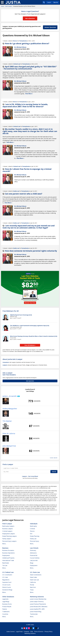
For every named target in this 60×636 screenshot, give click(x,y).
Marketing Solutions (37, 597)
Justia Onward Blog (35, 611)
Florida (32, 585)
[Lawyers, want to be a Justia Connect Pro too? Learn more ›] (18, 396)
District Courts (6, 587)
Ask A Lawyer (8, 6)
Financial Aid (33, 555)
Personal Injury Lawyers (9, 541)
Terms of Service (38, 631)
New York (33, 587)
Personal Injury (34, 541)
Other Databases (8, 597)
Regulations (5, 580)
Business (5, 548)
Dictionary (33, 550)
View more (53, 458)
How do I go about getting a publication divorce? (27, 43)
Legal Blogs (5, 601)
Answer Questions (50, 27)
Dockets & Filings (7, 590)
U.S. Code (5, 577)
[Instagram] (29, 628)
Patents (4, 609)
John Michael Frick (9, 446)
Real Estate (5, 563)
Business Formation (8, 550)
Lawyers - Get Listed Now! (30, 476)
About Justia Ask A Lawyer (12, 359)
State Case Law (34, 580)
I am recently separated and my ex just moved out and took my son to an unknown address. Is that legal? (29, 226)
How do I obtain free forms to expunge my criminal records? (27, 170)
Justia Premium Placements (38, 604)
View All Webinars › (30, 345)
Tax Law (4, 565)
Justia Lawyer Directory (37, 601)
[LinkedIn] (22, 628)
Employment (6, 555)
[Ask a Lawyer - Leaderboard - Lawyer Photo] (6, 401)
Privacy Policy (48, 631)
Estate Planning (34, 536)
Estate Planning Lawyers (9, 536)
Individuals (33, 524)
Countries (5, 614)
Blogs (31, 563)
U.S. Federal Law (8, 572)
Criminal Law (16, 64)
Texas (32, 590)
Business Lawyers (7, 529)
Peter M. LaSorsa (9, 433)
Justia (2, 6)
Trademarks (6, 611)
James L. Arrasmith (10, 396)
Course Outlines (34, 558)
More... (4, 544)
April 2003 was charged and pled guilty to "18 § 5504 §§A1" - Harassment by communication (30, 67)
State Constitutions (35, 575)
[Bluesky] (33, 628)
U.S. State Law (35, 572)
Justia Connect (10, 631)
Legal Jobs (5, 599)
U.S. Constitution (7, 575)
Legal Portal (19, 631)
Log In (49, 2)
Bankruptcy (33, 526)
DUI (31, 534)
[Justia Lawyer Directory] (38, 628)
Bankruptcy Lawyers (8, 526)
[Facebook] (27, 628)
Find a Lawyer (8, 464)
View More (28, 94)
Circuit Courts (6, 585)
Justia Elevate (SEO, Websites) (38, 606)
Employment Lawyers (8, 534)
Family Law (16, 191)
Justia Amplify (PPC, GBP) (37, 609)
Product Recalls (6, 606)
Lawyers (5, 365)
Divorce (15, 41)
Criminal (32, 529)
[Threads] (31, 628)
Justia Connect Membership (38, 599)
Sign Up (56, 2)
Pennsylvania (23, 41)
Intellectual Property (8, 558)
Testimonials (34, 614)
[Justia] (13, 2)
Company (26, 631)
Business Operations (8, 553)
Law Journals (34, 560)
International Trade (8, 560)
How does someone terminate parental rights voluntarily (31, 251)
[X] (36, 628)
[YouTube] (24, 628)
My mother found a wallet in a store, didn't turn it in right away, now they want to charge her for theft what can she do (30, 131)
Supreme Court (6, 582)
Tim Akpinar (7, 421)
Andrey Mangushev (10, 409)
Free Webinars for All (11, 311)
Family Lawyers (6, 539)
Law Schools (34, 548)
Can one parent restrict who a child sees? (23, 193)
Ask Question (30, 381)
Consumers (6, 362)
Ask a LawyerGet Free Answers (9, 374)
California (33, 582)
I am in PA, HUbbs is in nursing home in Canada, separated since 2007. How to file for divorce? (25, 105)
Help (31, 631)
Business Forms (7, 604)
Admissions (33, 553)
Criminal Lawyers (7, 531)
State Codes (33, 577)
